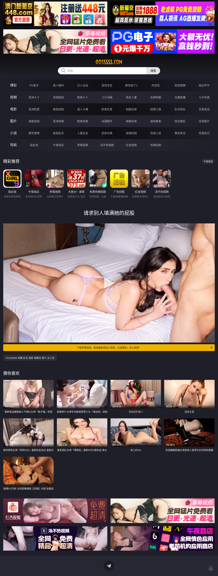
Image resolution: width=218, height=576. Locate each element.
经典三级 (155, 109)
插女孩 (34, 145)
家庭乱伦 (58, 133)
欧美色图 (82, 121)
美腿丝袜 (131, 121)
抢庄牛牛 (204, 85)
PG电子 (34, 85)
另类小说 (155, 133)
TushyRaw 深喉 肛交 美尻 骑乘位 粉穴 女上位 (30, 357)
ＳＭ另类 (204, 97)
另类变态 (204, 109)
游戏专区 (107, 85)
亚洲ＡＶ (34, 97)
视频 (13, 97)
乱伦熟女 (180, 109)
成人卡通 (82, 109)
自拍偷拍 (58, 97)
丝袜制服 (155, 97)
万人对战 (82, 85)
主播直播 (180, 97)
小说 (13, 133)
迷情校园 (131, 133)
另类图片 (204, 121)
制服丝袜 (131, 109)
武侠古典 (107, 133)
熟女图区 (180, 121)
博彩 (13, 85)
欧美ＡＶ (82, 97)
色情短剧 (155, 145)
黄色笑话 (180, 133)
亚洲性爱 (34, 109)
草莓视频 (82, 145)
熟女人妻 (131, 97)
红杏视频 (131, 145)
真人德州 (58, 85)
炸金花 (156, 85)
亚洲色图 (58, 121)
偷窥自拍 (34, 121)
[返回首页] (211, 568)
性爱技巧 (204, 133)
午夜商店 (58, 145)
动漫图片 (107, 121)
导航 (13, 145)
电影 (13, 109)
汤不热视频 (107, 145)
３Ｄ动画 (107, 97)
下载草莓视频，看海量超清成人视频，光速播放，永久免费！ (109, 347)
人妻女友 (82, 133)
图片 (13, 121)
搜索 (153, 71)
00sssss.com (109, 62)
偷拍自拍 (58, 109)
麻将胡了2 (131, 85)
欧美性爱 (107, 109)
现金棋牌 (180, 85)
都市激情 (34, 133)
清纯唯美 (155, 121)
